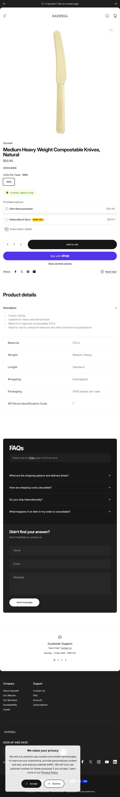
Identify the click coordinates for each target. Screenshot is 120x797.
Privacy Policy (49, 772)
